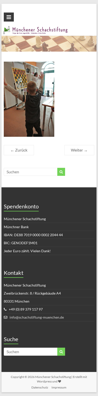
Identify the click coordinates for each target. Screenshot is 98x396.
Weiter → (79, 150)
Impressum (59, 387)
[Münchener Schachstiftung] (49, 28)
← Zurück (18, 150)
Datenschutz (39, 387)
